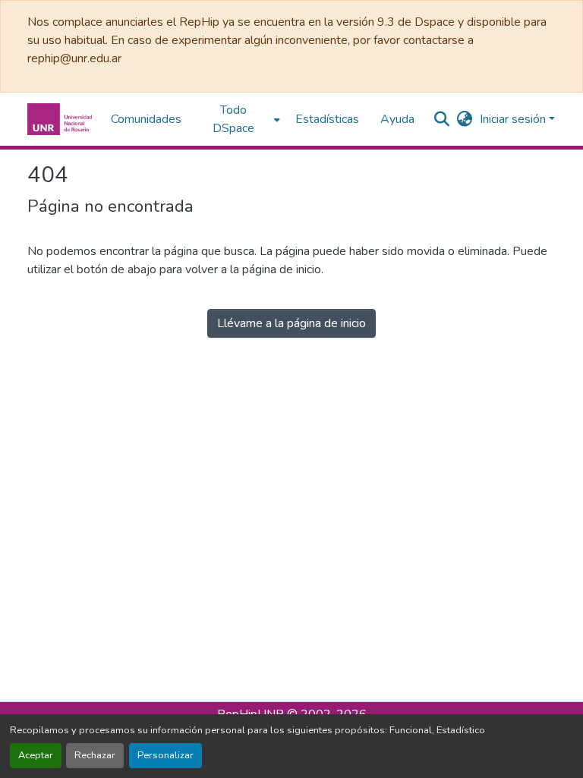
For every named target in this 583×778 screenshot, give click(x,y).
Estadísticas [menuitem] (327, 119)
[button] (61, 119)
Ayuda (397, 119)
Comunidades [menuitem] (146, 119)
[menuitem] (238, 119)
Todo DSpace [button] (233, 119)
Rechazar (94, 755)
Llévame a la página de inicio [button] (291, 323)
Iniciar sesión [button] (514, 119)
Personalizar (165, 755)
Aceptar (35, 755)
